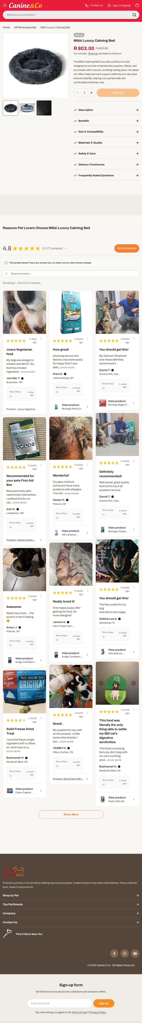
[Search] (134, 15)
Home (6, 27)
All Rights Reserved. (123, 965)
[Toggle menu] (5, 5)
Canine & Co (104, 965)
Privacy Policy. (98, 1012)
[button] (66, 248)
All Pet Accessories (25, 27)
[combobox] (71, 15)
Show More (28, 372)
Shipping (92, 53)
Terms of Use (79, 1012)
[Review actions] (41, 338)
